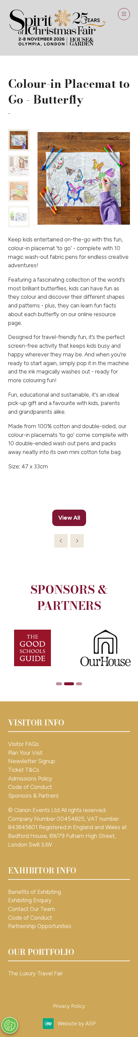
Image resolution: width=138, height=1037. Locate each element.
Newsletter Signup (31, 761)
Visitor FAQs (23, 744)
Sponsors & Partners (33, 795)
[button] (124, 14)
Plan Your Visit (25, 752)
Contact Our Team (31, 909)
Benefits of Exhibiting (34, 891)
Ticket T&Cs (23, 769)
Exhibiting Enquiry (30, 900)
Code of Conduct (30, 787)
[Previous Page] (61, 541)
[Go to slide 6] (79, 683)
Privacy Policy (69, 1006)
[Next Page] (77, 541)
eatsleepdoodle (30, 113)
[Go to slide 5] (69, 683)
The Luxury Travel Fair (35, 973)
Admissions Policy (30, 778)
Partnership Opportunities (40, 926)
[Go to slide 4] (59, 683)
